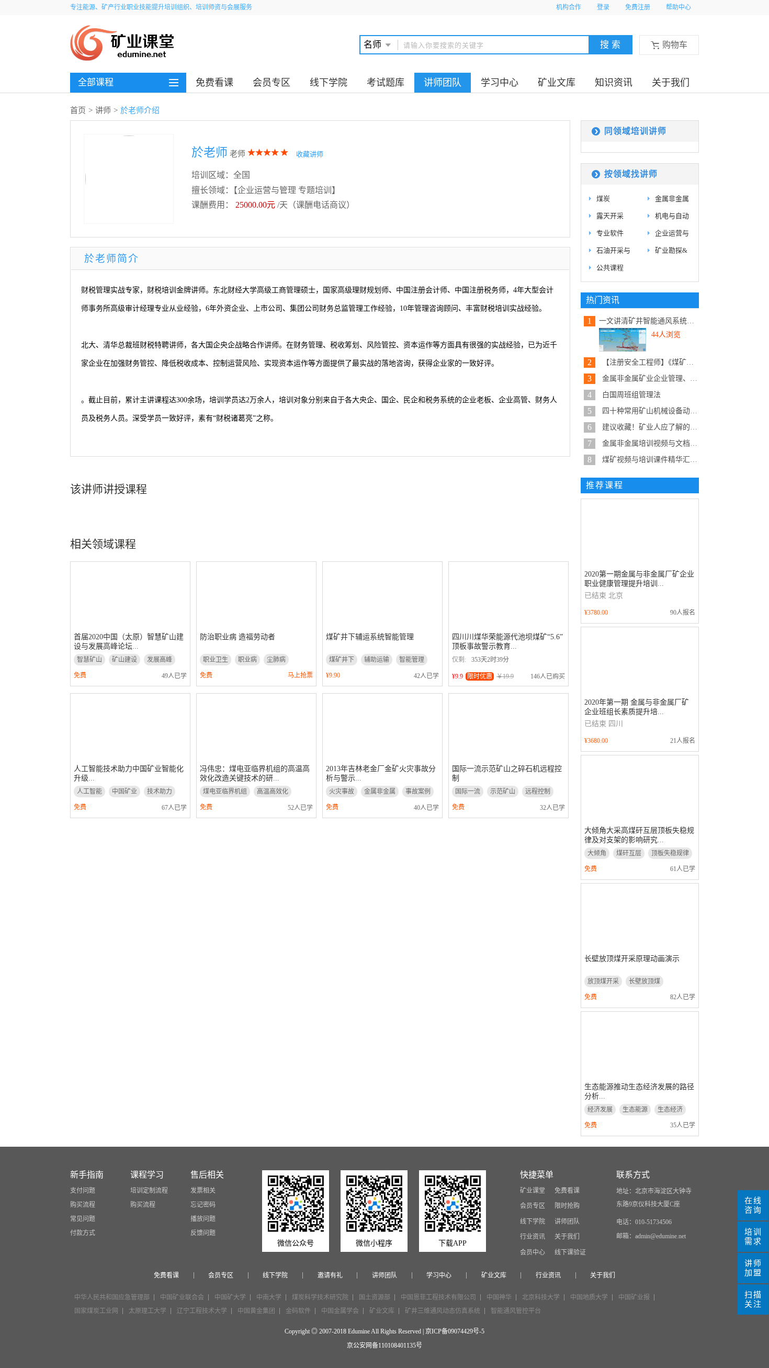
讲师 (103, 110)
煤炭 (603, 198)
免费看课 (214, 82)
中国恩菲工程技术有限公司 (438, 1297)
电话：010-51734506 (644, 1222)
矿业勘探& (671, 250)
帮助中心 (678, 7)
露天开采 (610, 216)
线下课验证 (570, 1252)
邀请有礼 (330, 1275)
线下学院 (328, 82)
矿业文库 (556, 82)
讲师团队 (442, 82)
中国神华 (499, 1297)
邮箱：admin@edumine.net (651, 1236)
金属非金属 (672, 198)
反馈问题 (203, 1233)
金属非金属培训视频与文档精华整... (650, 443)
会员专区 (271, 82)
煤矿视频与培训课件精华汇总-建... (650, 459)
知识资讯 (613, 82)
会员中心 (532, 1252)
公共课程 (610, 268)
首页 (78, 110)
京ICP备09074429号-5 (454, 1331)
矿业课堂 (532, 1191)
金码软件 (298, 1311)
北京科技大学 (541, 1297)
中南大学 (268, 1297)
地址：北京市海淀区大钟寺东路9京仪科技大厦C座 (654, 1198)
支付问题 (82, 1191)
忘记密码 (203, 1205)
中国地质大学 (589, 1297)
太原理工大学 (147, 1311)
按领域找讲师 (631, 173)
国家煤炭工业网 (96, 1311)
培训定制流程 (149, 1191)
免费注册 (637, 7)
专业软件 (610, 233)
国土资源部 (374, 1297)
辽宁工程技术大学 (202, 1311)
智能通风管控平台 (516, 1311)
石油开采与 (613, 250)
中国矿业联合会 (182, 1297)
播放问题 (203, 1219)
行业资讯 (532, 1237)
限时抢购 (567, 1206)
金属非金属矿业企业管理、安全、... (650, 378)
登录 (603, 7)
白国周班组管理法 (631, 395)
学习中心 (499, 82)
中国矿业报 (634, 1297)
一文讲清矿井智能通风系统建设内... (649, 321)
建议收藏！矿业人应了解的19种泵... (650, 427)
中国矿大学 (230, 1297)
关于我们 (670, 82)
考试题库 (385, 82)
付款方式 (82, 1233)
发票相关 (203, 1191)
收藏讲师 (309, 154)
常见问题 (82, 1219)
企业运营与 (672, 233)
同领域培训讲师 (635, 131)
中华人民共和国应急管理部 (112, 1297)
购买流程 (82, 1205)
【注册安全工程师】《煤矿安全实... (650, 362)
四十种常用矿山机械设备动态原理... (650, 411)
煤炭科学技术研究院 (320, 1297)
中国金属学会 (340, 1311)
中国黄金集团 (256, 1311)
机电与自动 (672, 216)
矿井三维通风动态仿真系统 (442, 1311)
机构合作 (568, 7)
